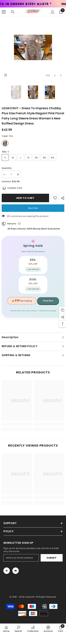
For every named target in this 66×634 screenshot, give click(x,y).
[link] (17, 424)
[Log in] (52, 12)
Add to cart (25, 198)
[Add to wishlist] (55, 198)
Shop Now (48, 300)
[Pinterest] (6, 570)
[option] (33, 47)
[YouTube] (15, 570)
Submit (52, 557)
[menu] (4, 12)
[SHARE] (61, 198)
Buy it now (33, 208)
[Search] (13, 12)
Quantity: (7, 168)
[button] (55, 75)
